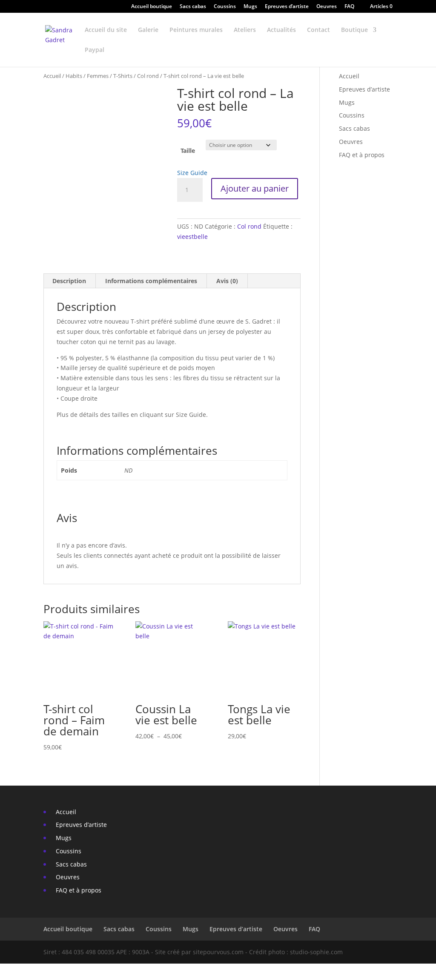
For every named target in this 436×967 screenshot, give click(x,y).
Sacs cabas (193, 7)
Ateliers (245, 30)
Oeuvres (326, 7)
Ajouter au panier (255, 188)
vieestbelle (192, 236)
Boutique (354, 30)
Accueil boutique (151, 7)
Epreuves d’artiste (287, 7)
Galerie (148, 30)
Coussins (225, 7)
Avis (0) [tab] (227, 281)
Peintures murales (196, 30)
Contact (318, 30)
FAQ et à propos (360, 155)
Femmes (98, 76)
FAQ (349, 7)
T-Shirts (122, 76)
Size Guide (192, 173)
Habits (74, 76)
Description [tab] (69, 281)
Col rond (148, 76)
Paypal (94, 50)
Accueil (52, 76)
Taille (188, 150)
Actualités (281, 30)
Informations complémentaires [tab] (151, 281)
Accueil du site (106, 30)
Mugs (250, 7)
